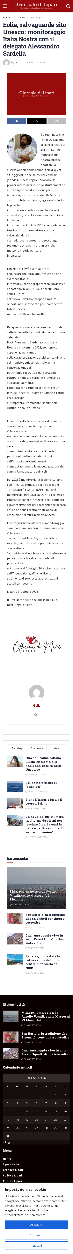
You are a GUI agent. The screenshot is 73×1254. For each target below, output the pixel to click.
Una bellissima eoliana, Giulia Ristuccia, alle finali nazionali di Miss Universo (44, 763)
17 (7, 1119)
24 (7, 1128)
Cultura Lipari (36, 17)
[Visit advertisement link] (36, 645)
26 (27, 1128)
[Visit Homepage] (36, 6)
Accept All (36, 1224)
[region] (36, 1218)
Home (6, 17)
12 (27, 1111)
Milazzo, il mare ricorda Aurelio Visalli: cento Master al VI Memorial (33, 895)
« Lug (6, 1142)
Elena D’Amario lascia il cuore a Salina (44, 801)
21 (46, 1119)
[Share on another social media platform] (56, 121)
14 (46, 1111)
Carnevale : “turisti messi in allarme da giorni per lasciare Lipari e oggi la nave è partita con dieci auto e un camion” (45, 824)
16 (65, 1111)
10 (7, 1111)
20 (36, 1119)
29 (55, 1128)
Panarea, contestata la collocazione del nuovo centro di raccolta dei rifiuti (43, 962)
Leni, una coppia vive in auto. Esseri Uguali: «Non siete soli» (45, 939)
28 (46, 1128)
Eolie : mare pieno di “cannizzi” (41, 784)
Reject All (36, 1245)
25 (17, 1128)
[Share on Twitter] (37, 121)
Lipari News (19, 17)
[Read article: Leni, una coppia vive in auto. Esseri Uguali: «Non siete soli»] (15, 938)
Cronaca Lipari (13, 1170)
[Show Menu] (5, 6)
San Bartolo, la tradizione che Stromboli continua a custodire (45, 918)
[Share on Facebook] (16, 121)
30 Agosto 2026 (35, 927)
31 (7, 1136)
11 (17, 1111)
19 (27, 1119)
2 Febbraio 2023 (36, 62)
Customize (36, 1235)
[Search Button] (68, 6)
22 (55, 1119)
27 (36, 1128)
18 (17, 1119)
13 (36, 1111)
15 (55, 1111)
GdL (17, 62)
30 (65, 1128)
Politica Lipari (12, 1175)
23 (65, 1119)
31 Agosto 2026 (20, 904)
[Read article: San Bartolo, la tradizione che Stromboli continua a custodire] (15, 918)
